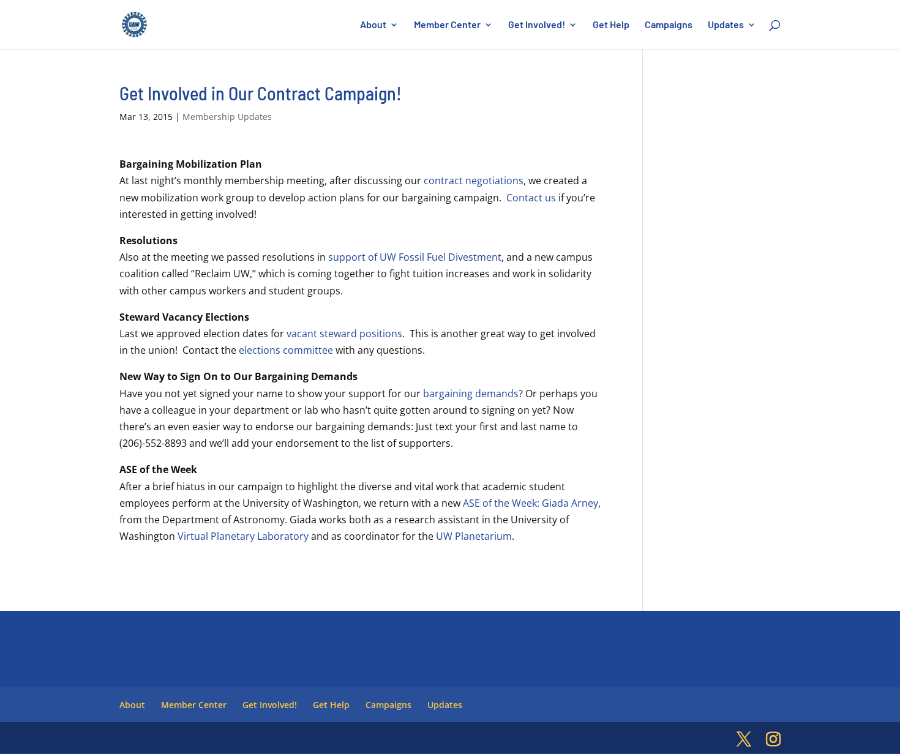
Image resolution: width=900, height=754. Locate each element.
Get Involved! (536, 25)
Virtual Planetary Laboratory (243, 536)
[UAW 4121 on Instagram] (773, 739)
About (373, 25)
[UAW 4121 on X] (744, 739)
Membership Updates (227, 116)
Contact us (531, 197)
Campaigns (668, 25)
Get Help (611, 25)
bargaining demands (471, 393)
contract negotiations (473, 180)
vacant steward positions (344, 333)
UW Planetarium (474, 536)
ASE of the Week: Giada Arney (530, 503)
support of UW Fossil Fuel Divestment (414, 257)
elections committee (286, 350)
